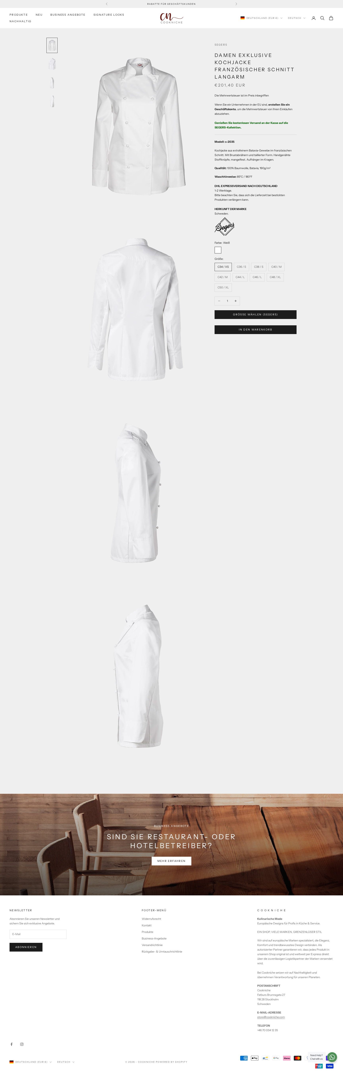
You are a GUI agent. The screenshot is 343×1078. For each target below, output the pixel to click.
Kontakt (146, 925)
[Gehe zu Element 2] (52, 64)
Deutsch (294, 18)
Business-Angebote (154, 938)
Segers (221, 44)
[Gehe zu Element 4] (52, 101)
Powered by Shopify (171, 1062)
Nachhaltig (21, 21)
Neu (39, 14)
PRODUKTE (19, 14)
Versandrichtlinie (152, 945)
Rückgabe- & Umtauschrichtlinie (162, 951)
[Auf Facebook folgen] (11, 1044)
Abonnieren (26, 947)
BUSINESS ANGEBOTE (67, 14)
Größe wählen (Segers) (255, 314)
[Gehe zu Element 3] (52, 82)
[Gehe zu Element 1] (52, 45)
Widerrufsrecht (151, 919)
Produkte (147, 932)
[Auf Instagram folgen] (22, 1044)
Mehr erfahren (171, 860)
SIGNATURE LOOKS (108, 14)
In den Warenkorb (255, 329)
